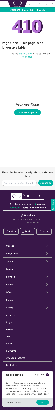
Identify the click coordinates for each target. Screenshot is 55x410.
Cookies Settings (14, 402)
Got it (42, 402)
